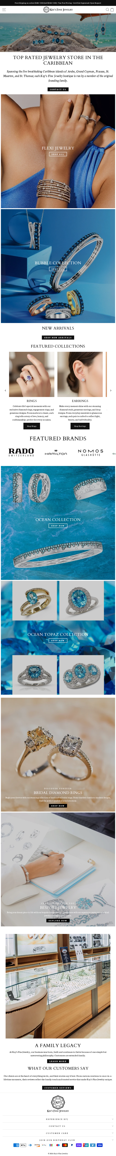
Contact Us (58, 89)
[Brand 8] (74, 452)
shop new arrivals (58, 337)
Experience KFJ (57, 1119)
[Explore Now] (58, 869)
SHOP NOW (57, 36)
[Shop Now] (58, 523)
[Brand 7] (39, 452)
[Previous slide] (5, 390)
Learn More (58, 1061)
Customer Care (57, 1133)
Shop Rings (31, 426)
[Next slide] (110, 390)
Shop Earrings (80, 426)
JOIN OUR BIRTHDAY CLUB (57, 1140)
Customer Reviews (58, 1088)
